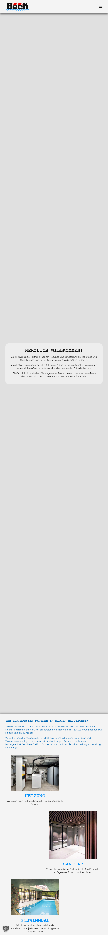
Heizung (35, 795)
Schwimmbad (35, 920)
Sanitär (73, 864)
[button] (6, 929)
